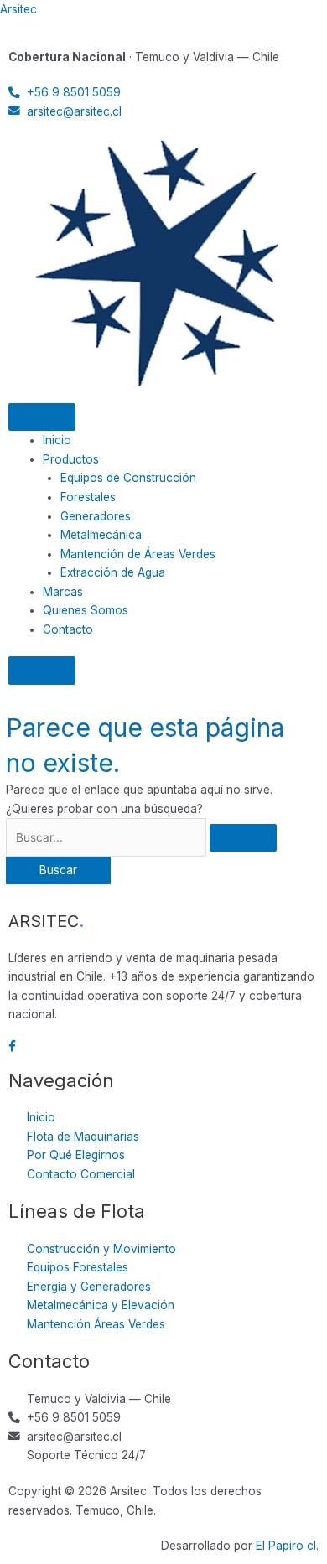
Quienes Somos (85, 610)
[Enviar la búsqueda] (243, 838)
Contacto (68, 629)
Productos (71, 459)
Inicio (57, 440)
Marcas (63, 591)
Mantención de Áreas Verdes (137, 554)
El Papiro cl (286, 1545)
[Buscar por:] (141, 837)
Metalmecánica (101, 534)
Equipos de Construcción (128, 477)
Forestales (88, 497)
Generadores (95, 516)
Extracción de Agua (112, 572)
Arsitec (18, 9)
